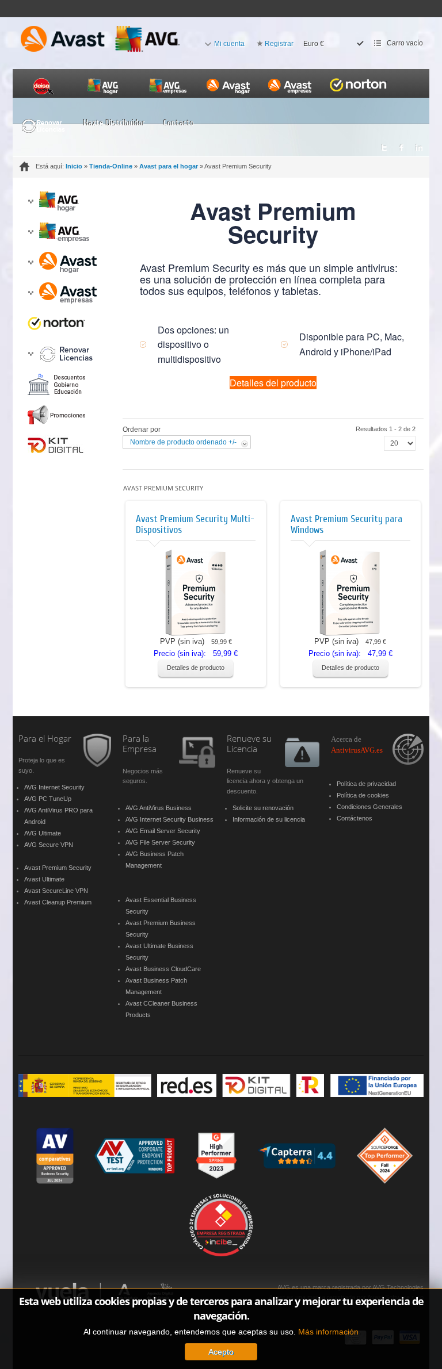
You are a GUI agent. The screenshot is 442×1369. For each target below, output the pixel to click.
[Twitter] (384, 145)
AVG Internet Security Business (169, 819)
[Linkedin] (419, 145)
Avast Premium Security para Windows (346, 524)
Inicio (74, 166)
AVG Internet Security (54, 787)
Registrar (279, 44)
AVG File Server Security (160, 842)
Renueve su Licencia (249, 744)
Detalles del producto (273, 382)
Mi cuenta (229, 44)
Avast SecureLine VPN (56, 890)
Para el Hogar (44, 739)
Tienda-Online (110, 166)
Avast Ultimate (44, 879)
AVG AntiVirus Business (158, 807)
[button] (30, 201)
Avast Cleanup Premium (58, 902)
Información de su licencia (269, 819)
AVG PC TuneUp (47, 798)
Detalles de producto (195, 667)
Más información (328, 1331)
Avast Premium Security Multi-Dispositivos (195, 524)
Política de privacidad (366, 783)
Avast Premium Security (58, 867)
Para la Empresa (140, 744)
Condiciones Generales (369, 806)
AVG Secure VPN (48, 844)
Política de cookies (363, 795)
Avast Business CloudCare (163, 968)
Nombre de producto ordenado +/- (183, 442)
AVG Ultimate (42, 833)
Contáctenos (354, 818)
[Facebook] (401, 145)
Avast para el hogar (168, 166)
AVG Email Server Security (162, 830)
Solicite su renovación (263, 807)
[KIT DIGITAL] (221, 1085)
